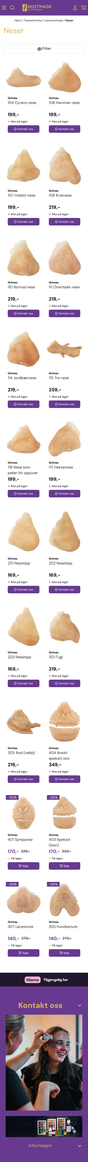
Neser (69, 20)
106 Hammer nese (64, 102)
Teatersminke (33, 20)
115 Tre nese (59, 377)
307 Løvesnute (20, 926)
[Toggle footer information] (80, 1005)
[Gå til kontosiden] (75, 8)
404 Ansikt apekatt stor (59, 755)
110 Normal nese (21, 287)
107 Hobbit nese (21, 195)
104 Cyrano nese (22, 102)
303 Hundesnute (63, 926)
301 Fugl (56, 657)
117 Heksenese (61, 467)
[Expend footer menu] (80, 1145)
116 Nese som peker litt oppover (23, 470)
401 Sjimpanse (20, 839)
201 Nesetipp (19, 563)
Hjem (18, 20)
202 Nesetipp (60, 563)
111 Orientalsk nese (64, 287)
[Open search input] (12, 7)
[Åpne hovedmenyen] (4, 8)
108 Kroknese (60, 195)
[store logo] (37, 7)
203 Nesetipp (19, 657)
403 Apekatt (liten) (59, 842)
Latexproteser (54, 20)
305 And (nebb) (21, 752)
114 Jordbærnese (22, 377)
